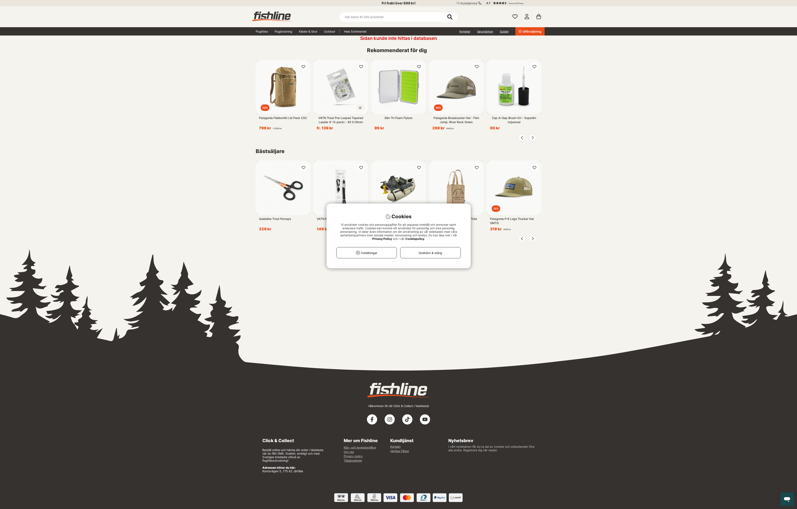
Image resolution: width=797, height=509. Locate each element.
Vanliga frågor (399, 451)
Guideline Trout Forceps (275, 219)
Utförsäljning (532, 31)
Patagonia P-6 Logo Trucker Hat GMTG (512, 221)
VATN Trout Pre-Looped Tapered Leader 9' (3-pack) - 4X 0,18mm (340, 120)
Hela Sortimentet (355, 31)
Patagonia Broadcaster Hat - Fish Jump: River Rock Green (456, 120)
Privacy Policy (382, 238)
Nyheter (464, 31)
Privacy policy (353, 456)
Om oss (349, 452)
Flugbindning (283, 31)
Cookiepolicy (414, 238)
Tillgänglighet (353, 460)
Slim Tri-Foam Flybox (398, 118)
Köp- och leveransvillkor (360, 447)
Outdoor (329, 31)
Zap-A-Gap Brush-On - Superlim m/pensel (514, 120)
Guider (504, 31)
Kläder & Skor (308, 31)
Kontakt (395, 446)
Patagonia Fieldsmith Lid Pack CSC (283, 118)
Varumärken (485, 31)
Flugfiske (262, 31)
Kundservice (469, 3)
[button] (513, 3)
